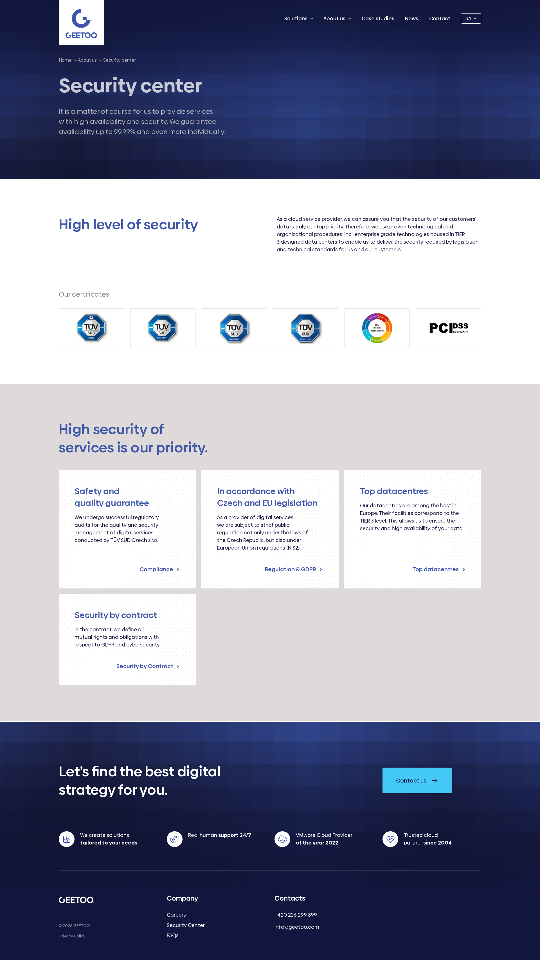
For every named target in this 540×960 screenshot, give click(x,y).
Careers (176, 914)
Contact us (411, 781)
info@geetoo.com (296, 926)
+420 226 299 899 (295, 914)
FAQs (173, 935)
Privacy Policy (72, 936)
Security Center (186, 925)
